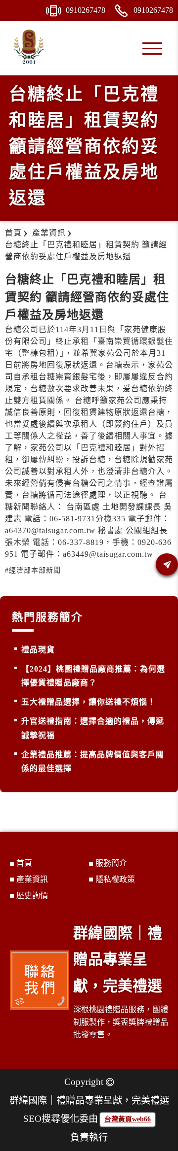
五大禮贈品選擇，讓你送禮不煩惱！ (88, 702)
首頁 (24, 863)
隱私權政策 (115, 879)
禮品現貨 (38, 649)
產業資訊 (32, 879)
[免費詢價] (167, 564)
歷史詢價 (32, 895)
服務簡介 (111, 863)
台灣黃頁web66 (127, 1119)
